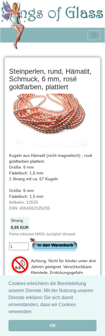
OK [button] (53, 325)
